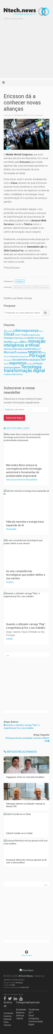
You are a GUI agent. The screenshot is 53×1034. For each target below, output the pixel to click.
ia (18, 342)
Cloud (9, 334)
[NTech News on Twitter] (10, 998)
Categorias (20, 1002)
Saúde (6, 364)
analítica (10, 331)
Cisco (41, 331)
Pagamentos (24, 357)
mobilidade (22, 352)
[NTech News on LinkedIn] (16, 998)
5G (5, 331)
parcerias (44, 287)
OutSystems (14, 356)
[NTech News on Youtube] (21, 998)
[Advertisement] (26, 51)
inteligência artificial (22, 345)
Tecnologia (31, 366)
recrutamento (20, 359)
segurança (17, 363)
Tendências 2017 (32, 1011)
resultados (34, 359)
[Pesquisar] (45, 313)
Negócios (20, 281)
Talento (19, 1018)
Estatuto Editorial (8, 1017)
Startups (20, 1015)
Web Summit (17, 374)
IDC (26, 342)
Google (15, 342)
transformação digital (24, 370)
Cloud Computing (32, 1017)
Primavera (7, 360)
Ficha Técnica (7, 1023)
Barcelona (18, 287)
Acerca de (8, 1004)
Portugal (37, 355)
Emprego (8, 337)
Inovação (36, 341)
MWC (36, 287)
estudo (30, 337)
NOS (43, 353)
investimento (30, 348)
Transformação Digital (32, 1023)
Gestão (8, 341)
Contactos (8, 1013)
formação (39, 338)
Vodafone (8, 374)
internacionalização (13, 349)
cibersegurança (25, 330)
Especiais (32, 1002)
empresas (18, 338)
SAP (43, 359)
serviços (30, 364)
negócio (35, 352)
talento (16, 367)
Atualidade (20, 1009)
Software (38, 363)
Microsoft (10, 352)
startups (8, 367)
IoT (39, 349)
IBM (22, 341)
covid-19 (18, 335)
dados (26, 335)
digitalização (34, 335)
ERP (25, 338)
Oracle (6, 357)
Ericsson (27, 287)
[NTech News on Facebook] (6, 998)
